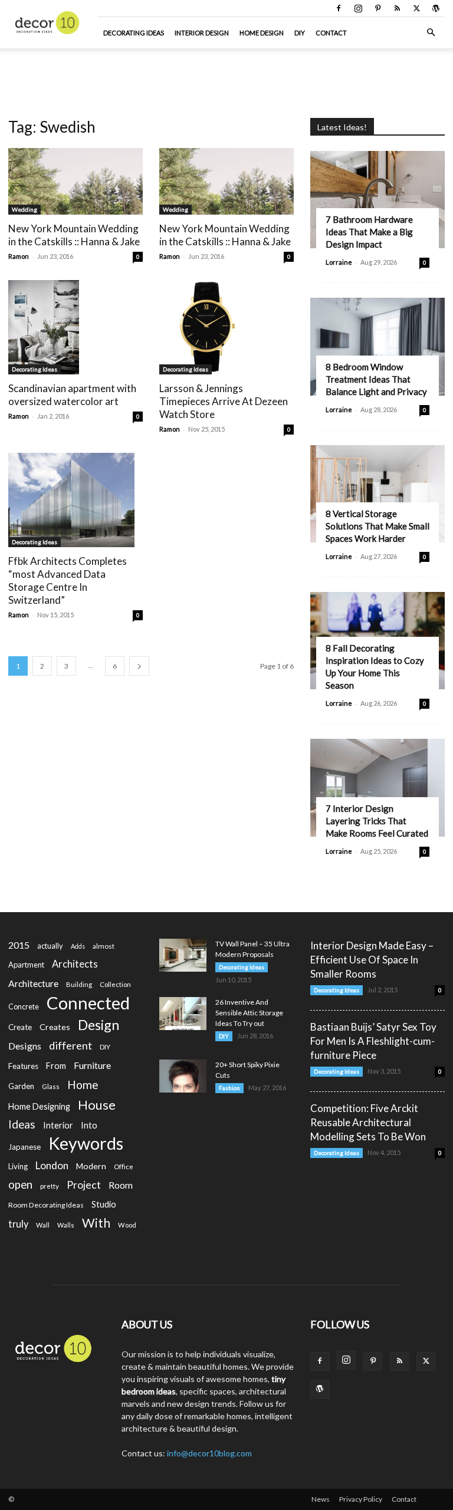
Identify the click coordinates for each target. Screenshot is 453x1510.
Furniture (92, 1065)
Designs (24, 1045)
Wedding (24, 209)
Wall (43, 1225)
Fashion (229, 1087)
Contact (331, 33)
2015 (18, 944)
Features (23, 1066)
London (51, 1165)
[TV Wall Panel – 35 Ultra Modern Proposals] (182, 955)
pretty (49, 1186)
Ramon (18, 256)
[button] (430, 32)
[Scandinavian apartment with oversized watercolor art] (75, 327)
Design (98, 1025)
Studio (103, 1204)
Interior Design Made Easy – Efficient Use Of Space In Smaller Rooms (372, 959)
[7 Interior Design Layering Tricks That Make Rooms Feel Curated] (377, 787)
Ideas (21, 1124)
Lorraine (339, 262)
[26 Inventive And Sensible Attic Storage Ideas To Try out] (182, 1013)
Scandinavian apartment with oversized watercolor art (72, 394)
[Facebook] (338, 8)
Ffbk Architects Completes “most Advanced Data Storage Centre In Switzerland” (67, 580)
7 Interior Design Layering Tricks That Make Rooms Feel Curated (377, 820)
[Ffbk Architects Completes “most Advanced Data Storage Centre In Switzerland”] (75, 500)
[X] (416, 8)
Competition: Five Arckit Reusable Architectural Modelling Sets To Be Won (368, 1122)
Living (18, 1166)
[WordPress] (436, 8)
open (20, 1185)
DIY (299, 33)
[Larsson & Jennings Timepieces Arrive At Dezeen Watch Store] (226, 327)
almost (103, 946)
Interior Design (202, 33)
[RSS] (397, 8)
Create (20, 1027)
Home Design (261, 33)
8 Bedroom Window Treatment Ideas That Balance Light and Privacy (376, 379)
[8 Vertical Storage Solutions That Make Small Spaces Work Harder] (377, 493)
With (96, 1223)
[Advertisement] (226, 74)
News (320, 1499)
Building (79, 984)
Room (121, 1185)
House (97, 1104)
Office (123, 1166)
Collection (115, 984)
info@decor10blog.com (209, 1453)
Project (84, 1185)
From (56, 1066)
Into (89, 1125)
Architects (75, 964)
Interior (58, 1125)
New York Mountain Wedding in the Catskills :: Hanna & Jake (74, 235)
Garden (21, 1086)
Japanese (24, 1147)
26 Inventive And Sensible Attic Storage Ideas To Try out (249, 1013)
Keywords (85, 1143)
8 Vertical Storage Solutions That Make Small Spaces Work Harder (377, 526)
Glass (51, 1086)
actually (50, 945)
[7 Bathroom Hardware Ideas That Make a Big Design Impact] (377, 199)
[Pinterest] (377, 8)
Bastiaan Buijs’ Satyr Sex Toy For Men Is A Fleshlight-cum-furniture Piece (373, 1041)
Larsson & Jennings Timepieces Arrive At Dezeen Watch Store (223, 401)
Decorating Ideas (133, 33)
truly (18, 1223)
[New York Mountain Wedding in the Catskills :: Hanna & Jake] (75, 181)
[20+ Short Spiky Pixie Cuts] (182, 1076)
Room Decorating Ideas (46, 1204)
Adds (78, 946)
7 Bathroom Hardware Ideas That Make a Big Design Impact (369, 231)
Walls (65, 1225)
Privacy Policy (360, 1499)
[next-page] (139, 666)
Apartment (26, 964)
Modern (91, 1166)
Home (83, 1084)
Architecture (33, 983)
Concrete (23, 1006)
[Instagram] (358, 8)
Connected (88, 1002)
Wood (127, 1225)
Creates (55, 1027)
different (70, 1045)
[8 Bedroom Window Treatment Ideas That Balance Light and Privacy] (377, 346)
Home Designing (39, 1106)
